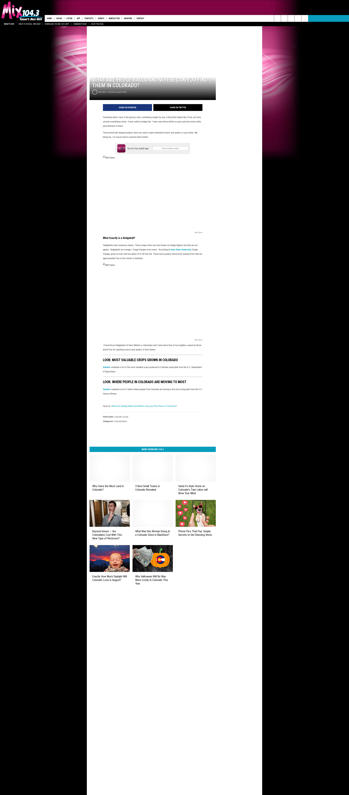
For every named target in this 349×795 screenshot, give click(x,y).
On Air (59, 18)
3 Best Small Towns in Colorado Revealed (147, 487)
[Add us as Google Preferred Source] (284, 18)
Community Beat (80, 24)
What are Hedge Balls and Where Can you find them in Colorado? (144, 406)
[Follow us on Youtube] (304, 18)
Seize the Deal (97, 24)
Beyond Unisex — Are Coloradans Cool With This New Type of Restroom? (107, 534)
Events (101, 18)
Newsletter (114, 18)
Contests (89, 18)
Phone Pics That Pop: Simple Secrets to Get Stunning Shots (195, 532)
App (78, 18)
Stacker (106, 367)
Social (125, 417)
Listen (69, 18)
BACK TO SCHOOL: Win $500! (30, 24)
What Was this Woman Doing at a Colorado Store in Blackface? (152, 532)
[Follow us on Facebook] (291, 18)
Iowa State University (181, 249)
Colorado (118, 417)
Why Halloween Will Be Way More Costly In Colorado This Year (151, 580)
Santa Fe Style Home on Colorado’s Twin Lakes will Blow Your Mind (193, 489)
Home (49, 18)
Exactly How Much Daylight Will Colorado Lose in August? (109, 578)
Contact (140, 18)
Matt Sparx (102, 92)
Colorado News (120, 421)
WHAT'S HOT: (9, 24)
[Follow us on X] (298, 18)
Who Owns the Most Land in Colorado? (108, 487)
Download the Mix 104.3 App (57, 24)
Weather (128, 18)
